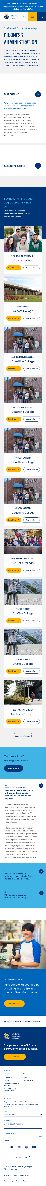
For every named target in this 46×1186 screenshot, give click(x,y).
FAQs (25, 1077)
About (25, 1074)
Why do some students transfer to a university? (16, 895)
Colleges (7, 1074)
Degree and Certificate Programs (11, 1084)
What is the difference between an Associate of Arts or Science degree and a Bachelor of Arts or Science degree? (19, 791)
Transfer (6, 1080)
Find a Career (8, 1077)
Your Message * (8, 1121)
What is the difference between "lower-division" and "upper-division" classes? (18, 874)
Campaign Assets (28, 1080)
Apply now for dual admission (28, 3)
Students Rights (21, 1181)
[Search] (41, 16)
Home (6, 1021)
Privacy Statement (10, 1175)
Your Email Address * (10, 1133)
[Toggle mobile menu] (32, 16)
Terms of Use (24, 1175)
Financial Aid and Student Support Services (12, 1089)
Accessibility (8, 1181)
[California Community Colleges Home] (11, 17)
